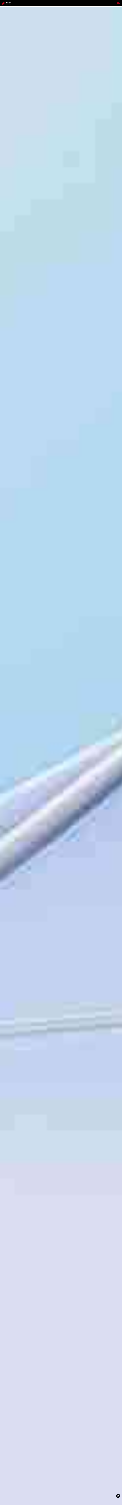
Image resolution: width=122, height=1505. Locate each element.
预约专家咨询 (8, 776)
